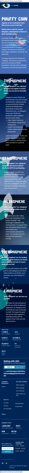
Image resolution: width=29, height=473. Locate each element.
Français (23, 448)
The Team (6, 403)
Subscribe (7, 451)
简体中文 (22, 451)
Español (22, 445)
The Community (7, 408)
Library (3, 386)
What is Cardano (20, 385)
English (17, 445)
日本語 (17, 451)
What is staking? (20, 388)
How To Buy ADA (20, 391)
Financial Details (19, 403)
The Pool (6, 405)
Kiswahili (17, 448)
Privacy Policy (18, 406)
